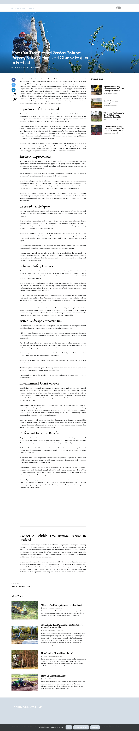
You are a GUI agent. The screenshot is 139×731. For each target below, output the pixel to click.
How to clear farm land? (53, 675)
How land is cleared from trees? (57, 653)
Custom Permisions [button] (81, 727)
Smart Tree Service (74, 564)
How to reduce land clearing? (111, 102)
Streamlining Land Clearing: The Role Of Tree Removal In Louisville (62, 626)
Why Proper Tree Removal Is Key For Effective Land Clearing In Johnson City (114, 115)
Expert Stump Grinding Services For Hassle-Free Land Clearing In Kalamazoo (114, 89)
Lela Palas (15, 67)
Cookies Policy (59, 727)
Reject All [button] (95, 727)
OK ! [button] (69, 727)
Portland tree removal (28, 253)
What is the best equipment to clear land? (61, 605)
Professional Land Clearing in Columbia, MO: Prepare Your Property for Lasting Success (114, 128)
